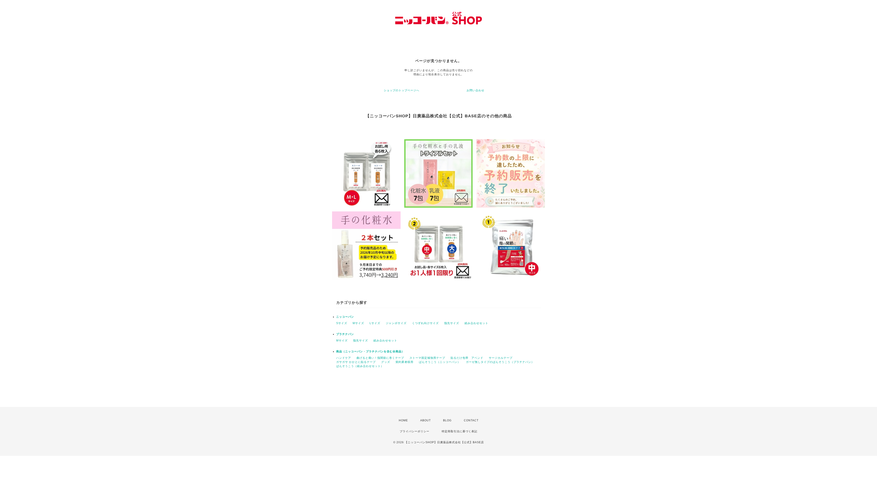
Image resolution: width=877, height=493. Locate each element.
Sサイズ (341, 323)
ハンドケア (343, 357)
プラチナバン (345, 334)
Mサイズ (358, 323)
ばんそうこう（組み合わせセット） (360, 366)
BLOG (447, 420)
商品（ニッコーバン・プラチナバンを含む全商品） (370, 351)
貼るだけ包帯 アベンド (467, 357)
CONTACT (471, 420)
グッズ (385, 362)
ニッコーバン (345, 316)
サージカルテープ (500, 357)
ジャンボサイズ (396, 323)
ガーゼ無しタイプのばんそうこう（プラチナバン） (500, 362)
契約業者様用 (404, 362)
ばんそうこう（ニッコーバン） (439, 362)
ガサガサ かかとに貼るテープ (356, 362)
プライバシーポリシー (414, 431)
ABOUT (425, 420)
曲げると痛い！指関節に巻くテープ (380, 357)
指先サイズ (451, 323)
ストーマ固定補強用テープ (427, 357)
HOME (403, 420)
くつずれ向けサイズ (425, 323)
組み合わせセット (476, 323)
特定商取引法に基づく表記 (459, 431)
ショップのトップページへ (401, 90)
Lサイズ (375, 323)
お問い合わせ (475, 90)
